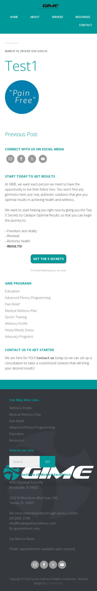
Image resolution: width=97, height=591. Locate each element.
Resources (16, 440)
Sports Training (16, 317)
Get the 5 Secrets (48, 259)
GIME (48, 6)
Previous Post (21, 134)
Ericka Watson (54, 583)
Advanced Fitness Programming (28, 298)
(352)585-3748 (19, 518)
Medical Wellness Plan (21, 311)
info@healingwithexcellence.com (32, 523)
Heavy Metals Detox (19, 330)
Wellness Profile (16, 323)
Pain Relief (12, 304)
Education (12, 291)
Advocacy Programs (19, 336)
